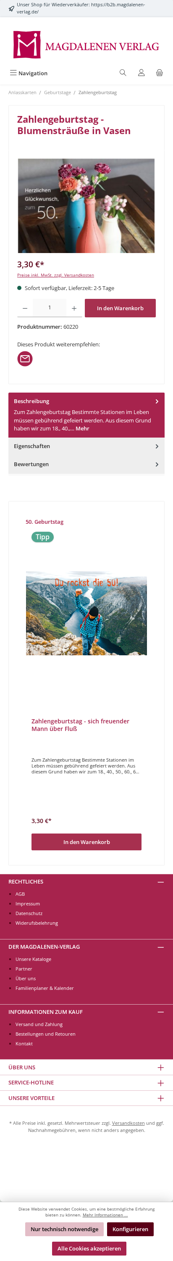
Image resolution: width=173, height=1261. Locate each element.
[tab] (86, 415)
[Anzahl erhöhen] (74, 308)
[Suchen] (123, 73)
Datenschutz (29, 913)
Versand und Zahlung (39, 1024)
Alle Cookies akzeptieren (89, 1248)
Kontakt (24, 1043)
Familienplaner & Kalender (45, 988)
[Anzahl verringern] (25, 308)
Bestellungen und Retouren (46, 1034)
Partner (24, 969)
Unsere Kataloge (33, 959)
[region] (86, 205)
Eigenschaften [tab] (32, 446)
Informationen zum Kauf (45, 1012)
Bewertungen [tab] (31, 464)
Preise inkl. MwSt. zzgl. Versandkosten (55, 275)
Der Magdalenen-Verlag (44, 946)
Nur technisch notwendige (64, 1229)
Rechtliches (25, 881)
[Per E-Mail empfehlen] (25, 358)
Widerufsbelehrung (37, 923)
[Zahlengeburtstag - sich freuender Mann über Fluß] (86, 613)
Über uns (26, 978)
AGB (20, 894)
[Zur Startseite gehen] (86, 44)
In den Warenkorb (120, 308)
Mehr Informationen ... (105, 1215)
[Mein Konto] (141, 73)
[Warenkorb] (159, 73)
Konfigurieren (130, 1229)
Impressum (28, 903)
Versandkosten (128, 1123)
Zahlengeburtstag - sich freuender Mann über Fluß (80, 725)
